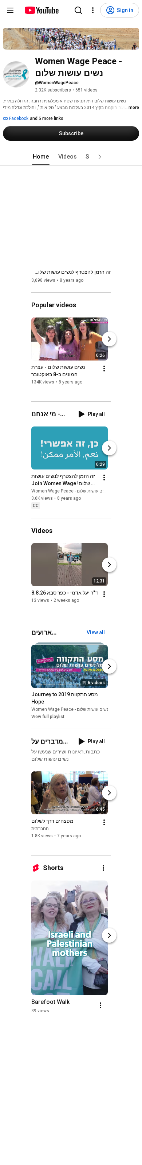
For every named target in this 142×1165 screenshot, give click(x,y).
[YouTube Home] (41, 10)
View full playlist (47, 716)
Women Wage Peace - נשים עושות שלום (70, 491)
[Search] (78, 10)
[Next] (109, 339)
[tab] (41, 156)
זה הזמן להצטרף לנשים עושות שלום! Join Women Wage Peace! (71, 272)
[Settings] (92, 10)
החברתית (40, 828)
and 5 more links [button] (46, 118)
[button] (100, 156)
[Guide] (10, 10)
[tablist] (71, 156)
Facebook (18, 118)
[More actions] (104, 368)
